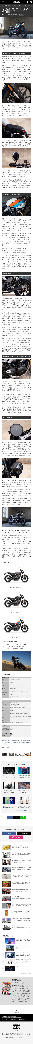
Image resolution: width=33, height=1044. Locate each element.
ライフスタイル (8, 5)
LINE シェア (23, 817)
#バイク (21, 14)
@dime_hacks (17, 837)
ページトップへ (16, 1012)
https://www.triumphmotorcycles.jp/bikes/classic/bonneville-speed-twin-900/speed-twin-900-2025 (16, 742)
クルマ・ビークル (16, 5)
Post (16, 817)
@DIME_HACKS (25, 833)
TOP (3, 5)
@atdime (9, 833)
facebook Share (10, 817)
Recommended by (20, 810)
